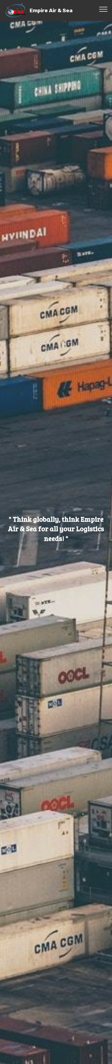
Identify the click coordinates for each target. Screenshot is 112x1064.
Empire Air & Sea (51, 10)
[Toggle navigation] (103, 9)
